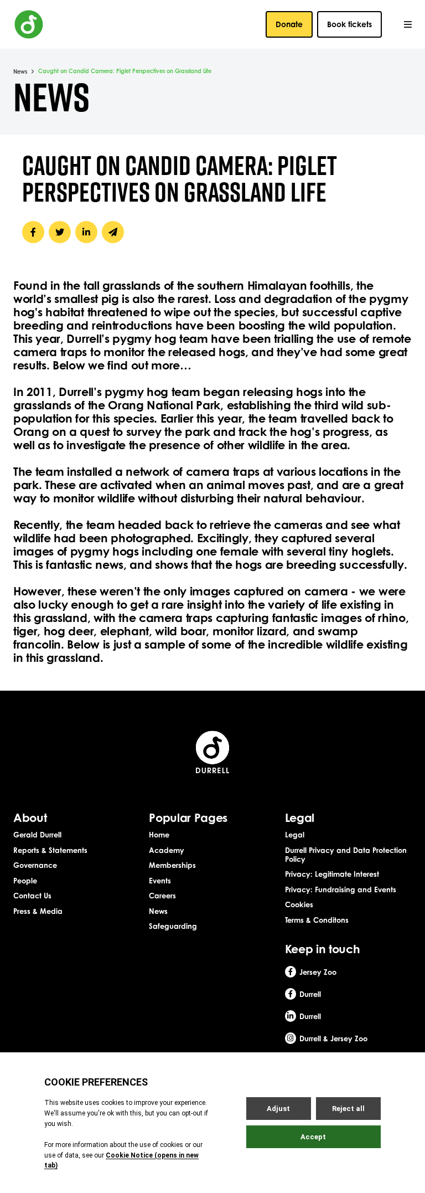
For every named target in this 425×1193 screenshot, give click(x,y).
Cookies (299, 904)
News (20, 71)
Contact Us (32, 895)
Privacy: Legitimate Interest (332, 874)
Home (159, 834)
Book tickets (349, 24)
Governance (35, 865)
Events (160, 880)
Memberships (172, 865)
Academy (166, 850)
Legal (294, 834)
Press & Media (38, 911)
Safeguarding (173, 926)
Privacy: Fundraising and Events (340, 889)
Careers (162, 895)
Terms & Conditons (317, 920)
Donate (289, 24)
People (25, 880)
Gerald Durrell (37, 834)
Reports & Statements (50, 850)
